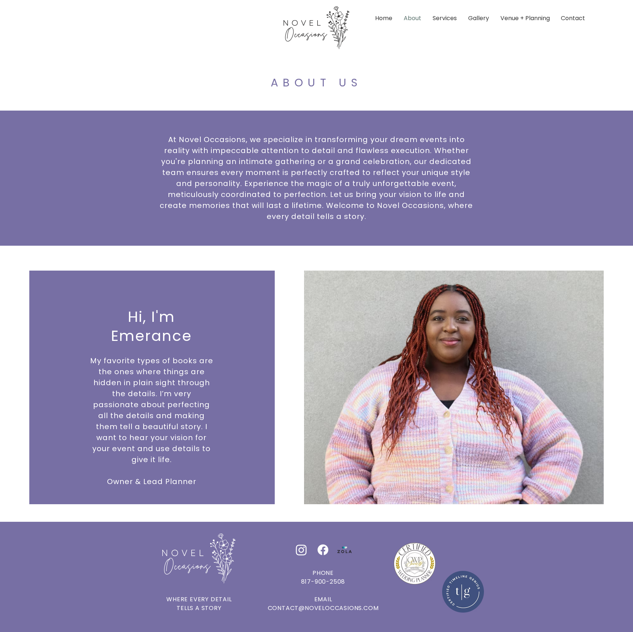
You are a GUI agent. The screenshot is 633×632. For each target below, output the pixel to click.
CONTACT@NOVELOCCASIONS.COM (323, 608)
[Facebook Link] (323, 550)
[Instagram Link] (301, 550)
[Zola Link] (344, 550)
